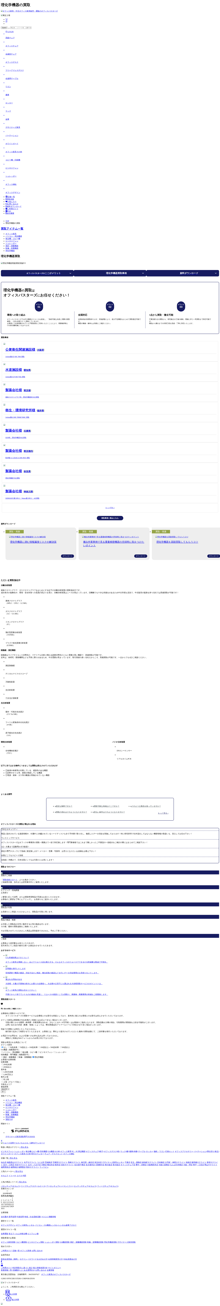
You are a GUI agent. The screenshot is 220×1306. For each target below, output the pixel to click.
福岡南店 (14, 1167)
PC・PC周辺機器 (78, 1151)
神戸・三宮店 (198, 1165)
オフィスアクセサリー (184, 1151)
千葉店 (127, 1162)
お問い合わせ (12, 204)
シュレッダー (11, 243)
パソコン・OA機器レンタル (46, 1225)
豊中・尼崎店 (141, 1165)
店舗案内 (16, 1270)
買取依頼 (10, 199)
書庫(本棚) (133, 1151)
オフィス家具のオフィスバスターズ (56, 1274)
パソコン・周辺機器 (14, 236)
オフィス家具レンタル (25, 1225)
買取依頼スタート (10, 880)
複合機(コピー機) (33, 1151)
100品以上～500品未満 (49, 1047)
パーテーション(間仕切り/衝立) (206, 1151)
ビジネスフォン (12, 241)
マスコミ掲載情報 (48, 1217)
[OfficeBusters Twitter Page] (2, 1263)
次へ (3, 1091)
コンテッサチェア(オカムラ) (85, 1186)
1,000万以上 (8, 1074)
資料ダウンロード (14, 206)
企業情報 (50, 1270)
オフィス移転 (68, 1154)
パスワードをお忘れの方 (38, 1259)
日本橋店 (161, 1162)
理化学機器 (10, 251)
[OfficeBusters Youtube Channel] (2, 1266)
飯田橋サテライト (199, 1162)
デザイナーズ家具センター (113, 1162)
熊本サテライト (32, 1167)
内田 (24, 1176)
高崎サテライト (74, 1162)
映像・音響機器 (12, 248)
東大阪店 (108, 1165)
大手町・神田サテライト (175, 1162)
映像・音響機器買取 (95, 1242)
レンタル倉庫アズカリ (67, 1225)
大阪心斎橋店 (164, 1165)
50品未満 (14, 1047)
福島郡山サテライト (15, 1162)
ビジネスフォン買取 (36, 1242)
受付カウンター (37, 1154)
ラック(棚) (124, 1151)
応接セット (169, 1151)
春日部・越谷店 (87, 1162)
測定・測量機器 (12, 246)
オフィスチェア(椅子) (95, 1151)
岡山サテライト (210, 1165)
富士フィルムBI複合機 (18, 1234)
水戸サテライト (30, 1162)
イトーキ (12, 1176)
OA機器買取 (65, 1242)
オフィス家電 (65, 1151)
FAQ (9, 211)
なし (5, 1047)
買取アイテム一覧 (12, 228)
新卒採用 (12, 1217)
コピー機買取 (21, 1242)
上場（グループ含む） (12, 1082)
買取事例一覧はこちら (110, 518)
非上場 (6, 1079)
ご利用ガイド (12, 209)
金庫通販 (4, 1234)
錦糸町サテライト (149, 1162)
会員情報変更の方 (55, 1259)
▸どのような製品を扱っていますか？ (146, 806)
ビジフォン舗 (33, 1234)
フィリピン (44, 1167)
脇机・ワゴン (159, 1151)
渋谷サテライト (21, 1165)
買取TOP (9, 1119)
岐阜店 (57, 1165)
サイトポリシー (54, 1268)
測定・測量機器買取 (78, 1242)
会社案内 (4, 1217)
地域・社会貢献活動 (32, 1217)
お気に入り (11, 202)
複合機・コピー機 (13, 239)
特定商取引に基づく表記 (22, 1268)
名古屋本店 (90, 1165)
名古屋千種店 (79, 1165)
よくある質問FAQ (27, 1270)
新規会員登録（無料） (10, 1259)
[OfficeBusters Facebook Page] (1, 1261)
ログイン (23, 1259)
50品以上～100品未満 (29, 1047)
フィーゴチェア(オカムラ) (107, 1186)
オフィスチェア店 (128, 1165)
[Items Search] (9, 28)
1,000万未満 (8, 1072)
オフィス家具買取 (8, 1242)
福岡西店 (22, 1167)
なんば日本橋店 (176, 1165)
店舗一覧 (11, 197)
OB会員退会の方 (70, 1259)
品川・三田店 (8, 1165)
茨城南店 (48, 1162)
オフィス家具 (11, 234)
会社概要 (10, 213)
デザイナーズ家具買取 (126, 1242)
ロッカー (149, 1151)
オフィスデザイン (8, 1225)
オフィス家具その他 (22, 1154)
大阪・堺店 (187, 1165)
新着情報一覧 (6, 1270)
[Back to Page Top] (1, 1141)
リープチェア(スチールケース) (33, 1186)
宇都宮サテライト (60, 1162)
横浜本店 (51, 1165)
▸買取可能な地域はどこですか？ (106, 806)
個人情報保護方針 (40, 1268)
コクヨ (19, 1176)
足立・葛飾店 (136, 1162)
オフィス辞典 (25, 1251)
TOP (7, 221)
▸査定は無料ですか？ (63, 806)
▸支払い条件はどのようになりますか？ (109, 812)
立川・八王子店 (34, 1165)
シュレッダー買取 (51, 1242)
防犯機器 (43, 1151)
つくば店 (40, 1162)
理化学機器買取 (110, 1242)
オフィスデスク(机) (112, 1151)
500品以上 (66, 1047)
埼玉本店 (98, 1162)
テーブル (142, 1151)
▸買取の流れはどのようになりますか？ (71, 812)
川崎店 (44, 1165)
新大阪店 (116, 1165)
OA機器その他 (54, 1151)
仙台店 (3, 1162)
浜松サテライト (67, 1165)
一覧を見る (23, 1147)
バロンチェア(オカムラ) (10, 1186)
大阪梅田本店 (152, 1165)
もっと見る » (163, 813)
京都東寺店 (99, 1165)
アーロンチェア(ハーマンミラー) (59, 1186)
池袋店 (188, 1162)
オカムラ (4, 1176)
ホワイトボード (7, 1154)
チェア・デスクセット (53, 1154)
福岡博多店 (5, 1167)
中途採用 (20, 1217)
